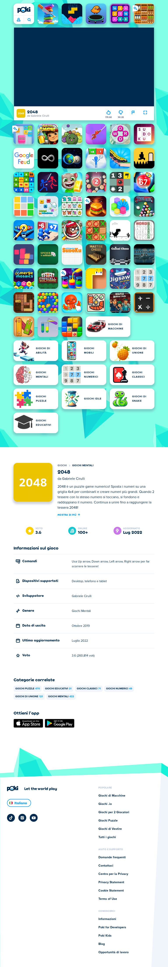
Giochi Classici (89, 688)
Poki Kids (105, 935)
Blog (101, 944)
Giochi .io (105, 804)
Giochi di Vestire (110, 828)
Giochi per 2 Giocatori (113, 812)
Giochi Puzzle (27, 688)
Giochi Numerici (119, 688)
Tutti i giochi (107, 837)
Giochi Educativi (58, 688)
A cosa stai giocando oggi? (29, 20)
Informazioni (107, 919)
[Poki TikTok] (11, 818)
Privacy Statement (111, 882)
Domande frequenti (112, 857)
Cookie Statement (111, 890)
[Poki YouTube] (34, 818)
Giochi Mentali (82, 465)
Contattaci (105, 865)
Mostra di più (67, 514)
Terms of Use (107, 898)
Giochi (62, 465)
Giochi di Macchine (111, 795)
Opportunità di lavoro (113, 952)
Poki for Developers (112, 927)
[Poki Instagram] (22, 818)
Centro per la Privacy (113, 874)
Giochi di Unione (29, 696)
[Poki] (23, 10)
